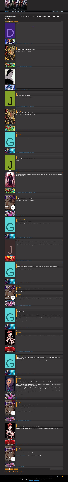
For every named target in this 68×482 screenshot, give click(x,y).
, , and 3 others (24, 282)
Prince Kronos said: (20, 264)
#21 (62, 23)
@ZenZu (17, 455)
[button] (13, 11)
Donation (11, 11)
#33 (62, 285)
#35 (62, 330)
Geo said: (18, 197)
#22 (62, 45)
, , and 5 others (25, 327)
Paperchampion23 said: (20, 219)
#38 (62, 400)
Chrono (10, 187)
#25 (62, 109)
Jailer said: (18, 47)
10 (14, 21)
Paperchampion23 (10, 210)
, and (25, 237)
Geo (5, 19)
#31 (62, 240)
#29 (62, 195)
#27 (62, 155)
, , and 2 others (25, 66)
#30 (62, 217)
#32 (62, 262)
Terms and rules (52, 476)
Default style (7, 476)
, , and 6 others (24, 89)
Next (16, 21)
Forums (6, 11)
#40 (62, 446)
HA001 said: (18, 93)
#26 (62, 132)
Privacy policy (58, 476)
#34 (62, 307)
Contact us (47, 476)
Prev (6, 21)
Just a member (10, 255)
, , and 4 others (25, 351)
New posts (6, 13)
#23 (62, 69)
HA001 (10, 60)
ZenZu (10, 391)
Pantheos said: (19, 355)
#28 (62, 172)
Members (22, 11)
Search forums (11, 13)
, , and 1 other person (25, 43)
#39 (62, 423)
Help (61, 476)
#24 (62, 91)
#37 (62, 376)
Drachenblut (10, 38)
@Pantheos (23, 455)
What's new (17, 11)
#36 (62, 353)
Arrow (10, 84)
